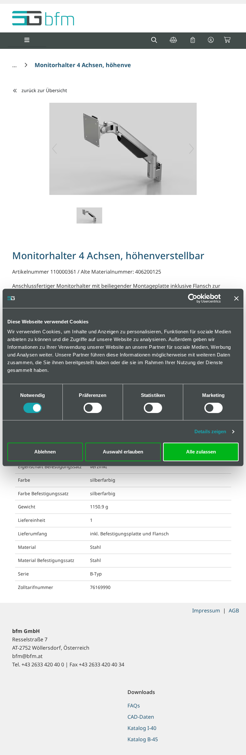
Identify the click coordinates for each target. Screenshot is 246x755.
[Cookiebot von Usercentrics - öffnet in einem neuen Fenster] (193, 298)
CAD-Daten (140, 716)
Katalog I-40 (141, 728)
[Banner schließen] (236, 298)
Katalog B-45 (142, 739)
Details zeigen (210, 431)
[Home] (15, 65)
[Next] (191, 149)
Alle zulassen (201, 451)
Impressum (206, 610)
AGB (234, 610)
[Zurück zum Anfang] (225, 739)
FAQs (133, 705)
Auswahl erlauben (123, 451)
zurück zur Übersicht (44, 90)
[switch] (93, 408)
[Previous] (54, 149)
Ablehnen (45, 451)
